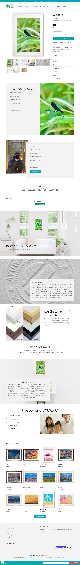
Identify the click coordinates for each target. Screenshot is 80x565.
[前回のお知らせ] (6, 1)
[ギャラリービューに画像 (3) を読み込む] (24, 62)
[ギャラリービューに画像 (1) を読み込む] (9, 62)
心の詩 (59, 509)
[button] (67, 6)
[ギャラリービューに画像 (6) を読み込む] (46, 62)
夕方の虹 (24, 509)
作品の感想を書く (40, 204)
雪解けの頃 (60, 487)
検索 (6, 526)
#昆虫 (39, 189)
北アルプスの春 (43, 487)
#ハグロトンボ (31, 189)
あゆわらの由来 (9, 535)
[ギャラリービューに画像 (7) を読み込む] (9, 69)
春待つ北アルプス (26, 487)
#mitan (23, 189)
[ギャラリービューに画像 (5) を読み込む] (39, 62)
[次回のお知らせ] (74, 1)
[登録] (26, 547)
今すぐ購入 (63, 38)
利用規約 (46, 557)
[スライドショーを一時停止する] (46, 257)
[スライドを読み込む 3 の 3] (40, 257)
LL (62, 24)
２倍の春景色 (8, 509)
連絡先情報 (67, 557)
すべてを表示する (40, 516)
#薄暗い (51, 189)
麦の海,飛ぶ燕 (43, 509)
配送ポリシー (51, 557)
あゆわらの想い (44, 526)
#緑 (45, 189)
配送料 (56, 20)
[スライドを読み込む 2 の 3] (38, 257)
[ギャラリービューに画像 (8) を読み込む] (16, 69)
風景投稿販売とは (9, 531)
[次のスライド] (43, 257)
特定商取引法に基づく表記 (59, 557)
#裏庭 (57, 189)
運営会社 (7, 533)
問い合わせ (8, 537)
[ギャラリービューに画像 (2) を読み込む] (16, 62)
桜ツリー (7, 464)
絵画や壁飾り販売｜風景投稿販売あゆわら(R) (21, 557)
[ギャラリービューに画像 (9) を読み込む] (24, 69)
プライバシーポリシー (40, 557)
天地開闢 (24, 464)
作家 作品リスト (35, 171)
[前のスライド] (33, 257)
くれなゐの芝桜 (43, 464)
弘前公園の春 (60, 464)
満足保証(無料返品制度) (10, 528)
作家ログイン (8, 540)
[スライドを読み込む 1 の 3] (37, 257)
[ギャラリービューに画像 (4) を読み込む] (31, 62)
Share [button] (55, 75)
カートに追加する (74, 562)
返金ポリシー (32, 557)
